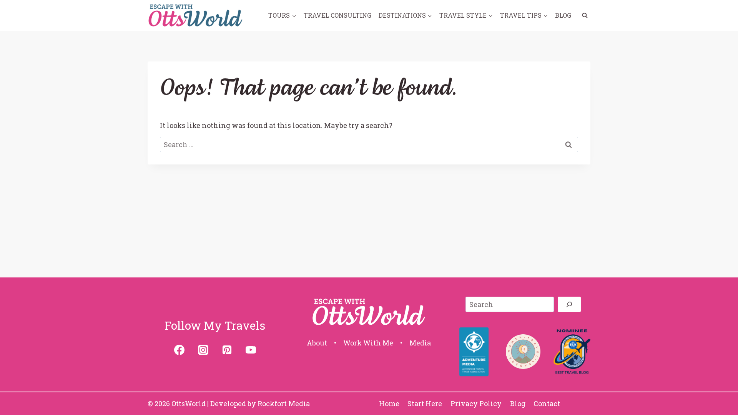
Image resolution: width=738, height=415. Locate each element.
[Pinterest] (226, 350)
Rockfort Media (284, 403)
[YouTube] (250, 350)
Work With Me (368, 343)
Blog (563, 15)
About (317, 343)
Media (420, 343)
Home (389, 403)
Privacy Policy (476, 403)
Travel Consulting (337, 15)
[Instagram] (203, 350)
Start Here (424, 403)
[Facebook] (179, 350)
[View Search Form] (584, 15)
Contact (547, 403)
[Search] (569, 304)
